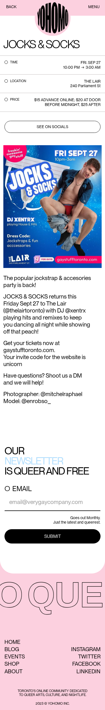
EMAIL (22, 489)
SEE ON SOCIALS (52, 126)
